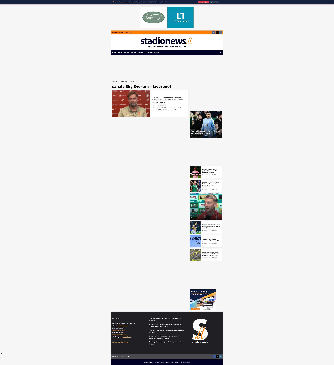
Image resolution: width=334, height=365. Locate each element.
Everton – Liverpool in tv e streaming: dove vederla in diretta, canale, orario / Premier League (168, 99)
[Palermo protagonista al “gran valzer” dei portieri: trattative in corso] (206, 124)
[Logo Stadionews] (200, 331)
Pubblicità (128, 32)
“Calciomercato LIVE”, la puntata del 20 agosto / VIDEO (210, 240)
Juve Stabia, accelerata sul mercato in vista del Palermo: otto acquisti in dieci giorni (210, 253)
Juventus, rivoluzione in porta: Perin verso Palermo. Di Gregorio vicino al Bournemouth (211, 184)
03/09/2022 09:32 (163, 105)
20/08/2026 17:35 (214, 257)
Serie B (133, 52)
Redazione (115, 32)
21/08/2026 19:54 (202, 217)
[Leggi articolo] (131, 103)
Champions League (152, 52)
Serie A (126, 52)
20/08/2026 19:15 (214, 243)
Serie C (140, 52)
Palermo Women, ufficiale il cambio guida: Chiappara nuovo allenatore (166, 331)
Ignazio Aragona (122, 326)
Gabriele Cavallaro (196, 135)
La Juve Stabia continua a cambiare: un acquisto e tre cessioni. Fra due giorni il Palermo (164, 337)
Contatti (121, 32)
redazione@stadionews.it (119, 334)
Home (114, 52)
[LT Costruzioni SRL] (180, 17)
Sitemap (120, 342)
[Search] (221, 52)
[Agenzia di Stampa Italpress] (203, 300)
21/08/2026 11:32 (214, 230)
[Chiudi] (220, 2)
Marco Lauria (127, 337)
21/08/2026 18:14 (214, 189)
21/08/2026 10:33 (214, 174)
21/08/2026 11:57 (206, 135)
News (120, 52)
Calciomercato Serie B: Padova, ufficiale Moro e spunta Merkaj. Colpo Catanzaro (211, 226)
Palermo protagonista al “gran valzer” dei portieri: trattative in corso (205, 132)
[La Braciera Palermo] (153, 17)
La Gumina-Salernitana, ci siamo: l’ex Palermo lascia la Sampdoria (205, 213)
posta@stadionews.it (118, 330)
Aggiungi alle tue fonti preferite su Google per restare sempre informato (141, 2)
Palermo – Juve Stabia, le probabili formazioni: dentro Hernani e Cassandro (210, 170)
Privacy (126, 342)
